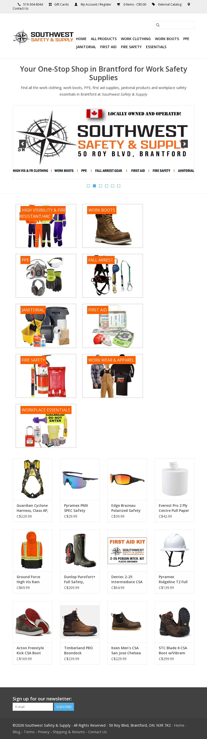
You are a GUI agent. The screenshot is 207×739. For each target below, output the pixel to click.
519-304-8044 (33, 4)
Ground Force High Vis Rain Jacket (28, 579)
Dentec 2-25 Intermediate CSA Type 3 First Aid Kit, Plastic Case (126, 579)
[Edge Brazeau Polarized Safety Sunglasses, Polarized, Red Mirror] (127, 479)
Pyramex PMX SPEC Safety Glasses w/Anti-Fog (77, 508)
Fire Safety (131, 46)
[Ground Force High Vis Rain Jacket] (33, 550)
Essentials (156, 46)
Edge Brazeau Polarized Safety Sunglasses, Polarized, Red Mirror (126, 508)
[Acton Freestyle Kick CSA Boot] (33, 622)
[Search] (158, 25)
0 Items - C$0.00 (135, 4)
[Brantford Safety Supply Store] (43, 36)
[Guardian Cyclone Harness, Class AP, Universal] (33, 479)
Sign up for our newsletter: (42, 698)
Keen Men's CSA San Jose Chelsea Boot (126, 650)
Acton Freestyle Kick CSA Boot (30, 650)
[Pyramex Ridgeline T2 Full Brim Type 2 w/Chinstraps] (175, 550)
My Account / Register (96, 4)
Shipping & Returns (69, 731)
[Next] (184, 144)
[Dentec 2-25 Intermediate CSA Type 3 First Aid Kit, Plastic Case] (127, 550)
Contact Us (20, 8)
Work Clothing (136, 38)
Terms (29, 731)
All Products (104, 38)
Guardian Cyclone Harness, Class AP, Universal (32, 508)
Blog (16, 731)
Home (81, 38)
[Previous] (22, 144)
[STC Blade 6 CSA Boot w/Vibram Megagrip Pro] (175, 622)
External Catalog (170, 4)
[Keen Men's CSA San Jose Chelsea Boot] (127, 622)
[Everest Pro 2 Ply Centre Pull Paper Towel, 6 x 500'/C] (175, 479)
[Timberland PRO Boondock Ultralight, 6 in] (80, 622)
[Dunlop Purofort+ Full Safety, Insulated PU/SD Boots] (80, 550)
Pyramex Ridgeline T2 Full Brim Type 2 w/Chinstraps (173, 579)
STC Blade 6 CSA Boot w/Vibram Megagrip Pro (173, 650)
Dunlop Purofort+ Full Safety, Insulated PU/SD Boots (79, 579)
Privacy (43, 731)
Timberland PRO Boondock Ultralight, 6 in (78, 650)
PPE (186, 38)
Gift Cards (61, 4)
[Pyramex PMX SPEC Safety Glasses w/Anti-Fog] (80, 479)
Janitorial (86, 46)
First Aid (108, 46)
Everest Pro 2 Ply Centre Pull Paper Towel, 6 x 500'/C (174, 508)
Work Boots (167, 38)
